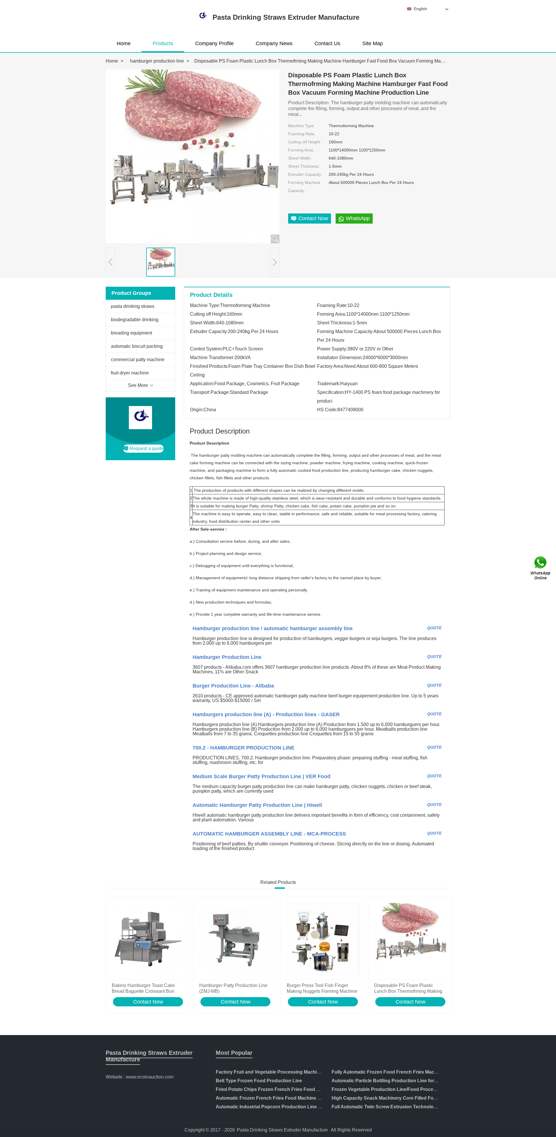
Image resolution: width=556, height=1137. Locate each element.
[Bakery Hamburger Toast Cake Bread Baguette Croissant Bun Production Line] (148, 940)
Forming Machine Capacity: (304, 186)
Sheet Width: (300, 158)
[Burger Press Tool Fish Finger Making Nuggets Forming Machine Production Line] (323, 940)
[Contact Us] (541, 568)
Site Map (372, 43)
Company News (274, 43)
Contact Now (148, 1002)
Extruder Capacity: (305, 174)
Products (163, 43)
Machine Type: (301, 125)
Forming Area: (301, 150)
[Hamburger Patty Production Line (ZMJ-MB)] (235, 940)
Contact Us (327, 43)
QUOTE (434, 628)
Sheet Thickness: (304, 166)
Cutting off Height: (304, 142)
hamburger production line (157, 61)
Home (124, 43)
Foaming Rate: (301, 133)
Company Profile (214, 43)
